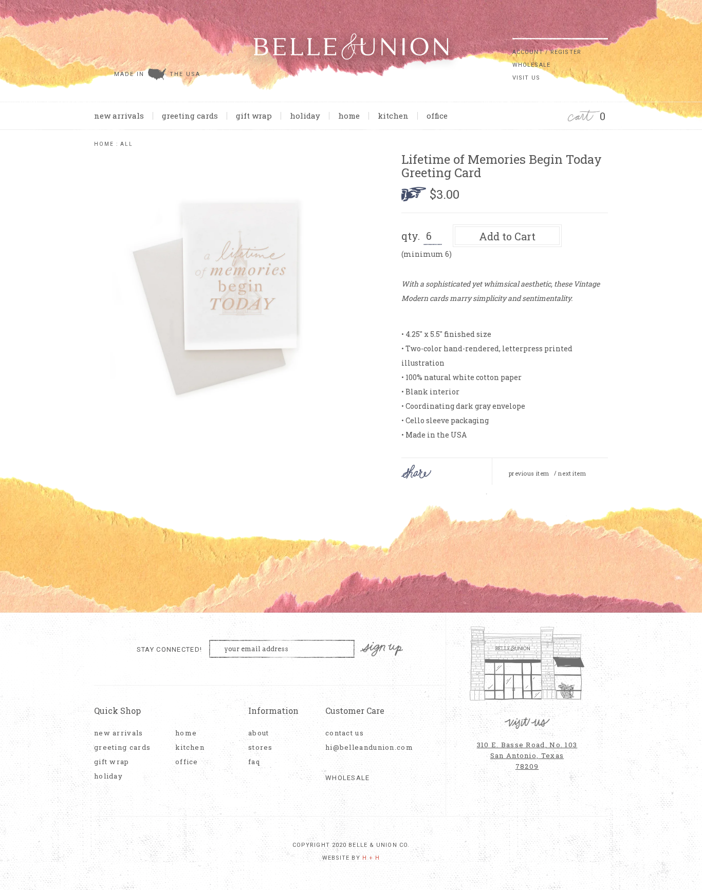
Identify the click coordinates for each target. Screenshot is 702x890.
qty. (410, 235)
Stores (260, 747)
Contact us (344, 733)
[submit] (602, 30)
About (258, 733)
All (126, 144)
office (437, 115)
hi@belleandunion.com (363, 747)
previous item (529, 473)
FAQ (254, 762)
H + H (371, 858)
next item (572, 473)
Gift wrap (254, 115)
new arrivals (119, 115)
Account (527, 52)
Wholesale (531, 65)
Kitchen (393, 115)
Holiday (305, 115)
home (349, 115)
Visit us (526, 77)
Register (565, 52)
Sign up (382, 649)
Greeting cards (190, 115)
